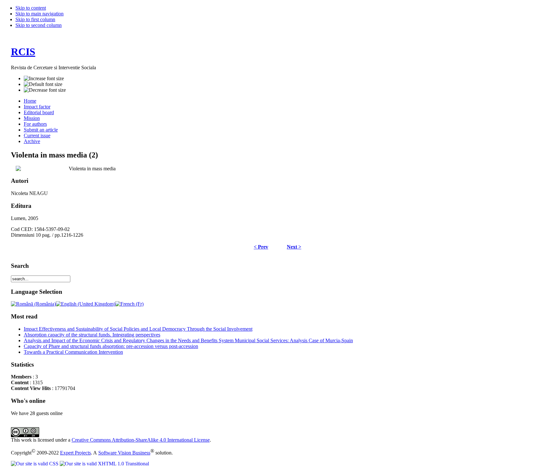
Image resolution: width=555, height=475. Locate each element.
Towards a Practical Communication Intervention (73, 352)
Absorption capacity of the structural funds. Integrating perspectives (92, 334)
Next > (294, 247)
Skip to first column (35, 19)
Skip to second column (38, 25)
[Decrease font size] (45, 90)
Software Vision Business (124, 452)
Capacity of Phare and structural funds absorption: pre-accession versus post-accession (111, 346)
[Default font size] (43, 84)
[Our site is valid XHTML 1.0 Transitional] (104, 463)
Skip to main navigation (39, 13)
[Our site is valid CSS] (35, 463)
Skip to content (30, 8)
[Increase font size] (44, 78)
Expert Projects (75, 452)
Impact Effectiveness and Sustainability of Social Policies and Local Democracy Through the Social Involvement (138, 329)
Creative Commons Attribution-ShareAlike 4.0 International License (141, 440)
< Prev (261, 247)
